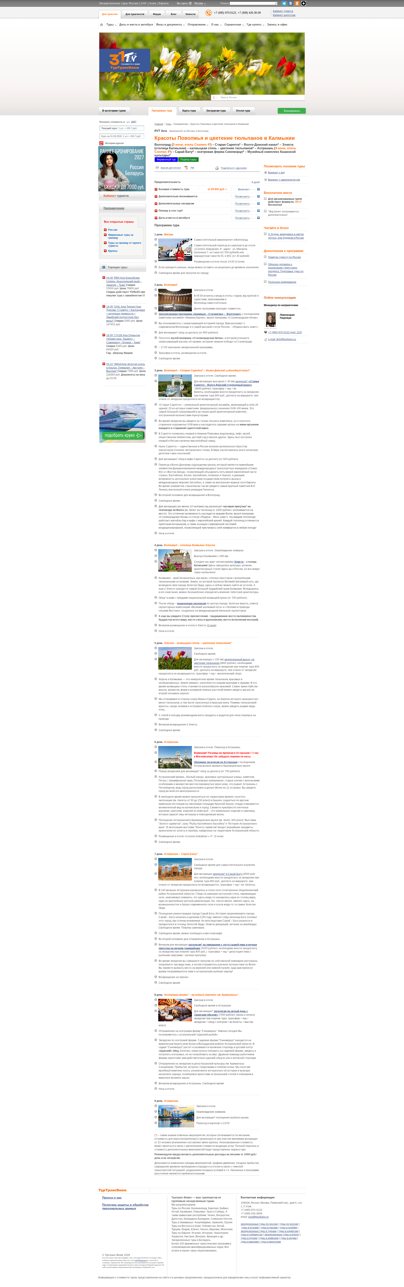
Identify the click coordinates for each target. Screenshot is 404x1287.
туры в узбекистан (252, 1234)
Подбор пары (188, 159)
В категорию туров (114, 110)
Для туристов (110, 14)
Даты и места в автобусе (136, 24)
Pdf (192, 168)
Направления (114, 208)
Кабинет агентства (284, 15)
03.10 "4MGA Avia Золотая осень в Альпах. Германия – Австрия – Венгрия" (125, 368)
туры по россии (289, 1224)
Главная (158, 124)
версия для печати (171, 168)
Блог (174, 14)
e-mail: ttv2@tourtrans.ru (282, 339)
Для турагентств (135, 14)
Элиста (238, 561)
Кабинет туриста (283, 11)
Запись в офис (277, 24)
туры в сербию (288, 1227)
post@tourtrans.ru (141, 1260)
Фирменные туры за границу (120, 236)
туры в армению (269, 1238)
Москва (198, 3)
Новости (190, 14)
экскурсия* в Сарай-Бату (228, 874)
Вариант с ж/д (276, 172)
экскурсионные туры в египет (281, 1234)
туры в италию (250, 1227)
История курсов (114, 143)
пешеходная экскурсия (191, 603)
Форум (157, 14)
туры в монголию (271, 1241)
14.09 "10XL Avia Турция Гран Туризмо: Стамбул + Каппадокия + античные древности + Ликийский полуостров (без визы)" (125, 313)
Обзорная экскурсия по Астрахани (215, 762)
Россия (112, 229)
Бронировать (292, 110)
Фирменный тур (166, 159)
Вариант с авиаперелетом (284, 179)
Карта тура (189, 110)
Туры (168, 124)
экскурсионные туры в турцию (258, 1231)
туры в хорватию (288, 1231)
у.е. (128, 122)
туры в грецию (269, 1227)
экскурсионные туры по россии (259, 1224)
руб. (134, 122)
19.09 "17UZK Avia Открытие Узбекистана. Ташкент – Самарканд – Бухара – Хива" (123, 339)
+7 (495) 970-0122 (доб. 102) (285, 332)
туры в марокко (250, 1241)
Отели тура (243, 110)
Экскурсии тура (216, 110)
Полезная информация (282, 282)
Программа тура (162, 110)
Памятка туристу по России (284, 257)
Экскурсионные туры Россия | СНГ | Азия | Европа (134, 3)
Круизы (112, 250)
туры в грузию (249, 1238)
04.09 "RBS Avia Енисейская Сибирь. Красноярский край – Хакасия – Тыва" (124, 281)
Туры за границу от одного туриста (124, 244)
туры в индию (288, 1238)
